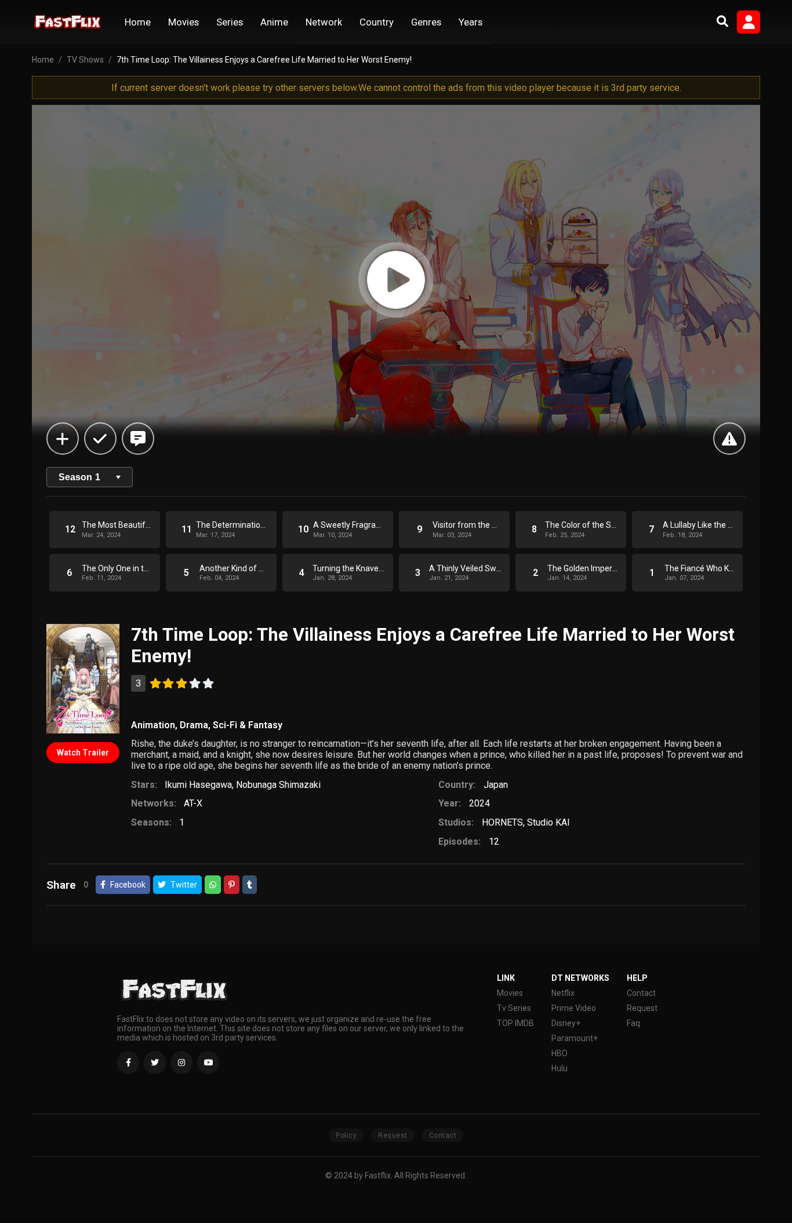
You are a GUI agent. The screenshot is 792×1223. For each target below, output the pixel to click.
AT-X (193, 803)
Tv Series (514, 1008)
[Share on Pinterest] (231, 884)
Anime (274, 22)
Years (470, 22)
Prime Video (573, 1008)
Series (229, 22)
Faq (633, 1023)
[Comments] (138, 438)
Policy (346, 1135)
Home (138, 22)
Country (376, 22)
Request (642, 1008)
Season (79, 477)
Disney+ (565, 1023)
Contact (641, 993)
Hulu (559, 1068)
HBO (559, 1053)
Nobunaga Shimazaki (278, 784)
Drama (194, 725)
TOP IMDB (515, 1023)
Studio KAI (548, 822)
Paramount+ (574, 1038)
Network (324, 22)
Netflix (563, 993)
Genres (426, 22)
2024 (479, 803)
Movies (183, 22)
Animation (153, 725)
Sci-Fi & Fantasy (247, 725)
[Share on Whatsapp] (213, 884)
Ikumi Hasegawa (198, 784)
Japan (496, 784)
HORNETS (502, 822)
